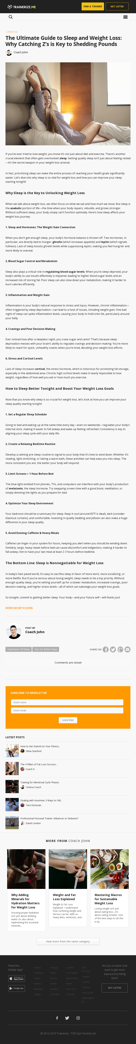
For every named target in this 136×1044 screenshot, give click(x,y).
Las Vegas (55, 994)
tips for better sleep (45, 649)
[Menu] (126, 17)
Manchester (72, 978)
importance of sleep (18, 649)
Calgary (37, 994)
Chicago (54, 967)
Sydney (86, 981)
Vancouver (87, 992)
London (70, 967)
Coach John (35, 632)
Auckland (38, 972)
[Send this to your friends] (128, 649)
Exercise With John (19, 608)
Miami (69, 983)
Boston (37, 983)
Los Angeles (72, 972)
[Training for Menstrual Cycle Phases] (12, 786)
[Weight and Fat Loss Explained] (68, 869)
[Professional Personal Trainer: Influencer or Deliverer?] (12, 822)
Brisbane (38, 988)
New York (70, 988)
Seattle (85, 976)
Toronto (86, 987)
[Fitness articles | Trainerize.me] (26, 6)
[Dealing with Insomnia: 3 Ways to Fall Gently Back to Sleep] (12, 804)
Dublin (53, 983)
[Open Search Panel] (10, 17)
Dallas (53, 972)
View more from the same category (68, 941)
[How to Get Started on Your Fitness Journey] (12, 750)
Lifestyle (12, 31)
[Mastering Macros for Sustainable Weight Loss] (109, 869)
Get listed (117, 6)
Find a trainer (93, 6)
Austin (37, 978)
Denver (53, 978)
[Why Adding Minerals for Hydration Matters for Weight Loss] (26, 869)
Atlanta (37, 967)
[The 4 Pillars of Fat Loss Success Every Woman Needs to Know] (12, 768)
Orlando (70, 994)
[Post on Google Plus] (120, 649)
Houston (54, 988)
